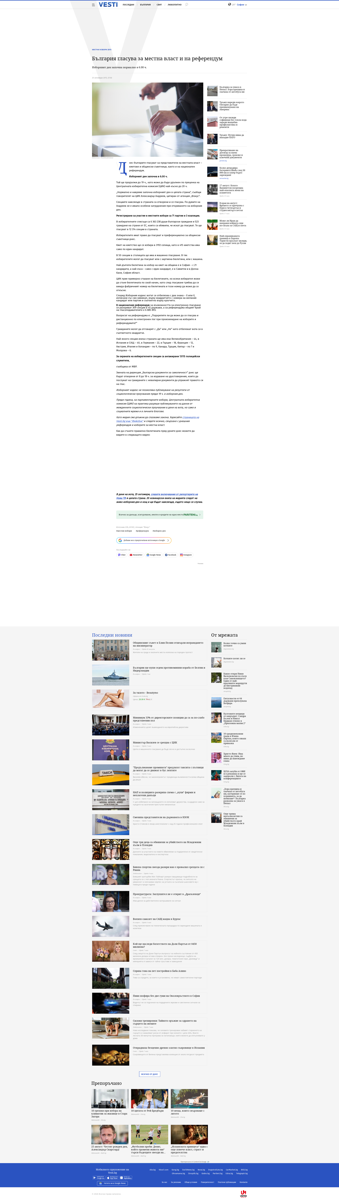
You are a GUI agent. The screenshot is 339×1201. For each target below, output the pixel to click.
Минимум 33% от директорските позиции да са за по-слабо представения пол (168, 719)
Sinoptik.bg (193, 1173)
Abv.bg (153, 1170)
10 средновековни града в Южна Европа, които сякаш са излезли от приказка (235, 738)
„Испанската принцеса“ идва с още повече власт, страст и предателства (189, 1149)
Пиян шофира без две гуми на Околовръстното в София (166, 995)
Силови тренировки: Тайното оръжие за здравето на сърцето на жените (165, 1022)
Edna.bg (229, 1173)
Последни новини (112, 635)
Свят (159, 4)
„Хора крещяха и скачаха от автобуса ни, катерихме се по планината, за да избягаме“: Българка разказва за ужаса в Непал (235, 796)
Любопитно (175, 4)
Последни (128, 4)
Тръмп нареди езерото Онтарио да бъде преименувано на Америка (232, 106)
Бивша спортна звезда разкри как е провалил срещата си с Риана (168, 868)
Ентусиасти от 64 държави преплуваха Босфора (235, 701)
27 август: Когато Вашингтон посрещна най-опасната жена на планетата (232, 189)
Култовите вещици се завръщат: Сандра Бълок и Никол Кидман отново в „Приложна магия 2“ (235, 718)
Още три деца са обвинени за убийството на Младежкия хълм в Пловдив (167, 844)
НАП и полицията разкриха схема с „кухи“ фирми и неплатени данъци (164, 794)
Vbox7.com (163, 1170)
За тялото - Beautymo (145, 692)
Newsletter (137, 555)
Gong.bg (175, 1170)
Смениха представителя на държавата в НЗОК (161, 817)
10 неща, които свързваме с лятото (187, 1112)
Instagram (187, 555)
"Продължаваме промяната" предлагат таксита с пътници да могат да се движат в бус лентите (168, 769)
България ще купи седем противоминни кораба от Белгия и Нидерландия (169, 669)
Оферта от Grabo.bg (140, 696)
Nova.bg (201, 1170)
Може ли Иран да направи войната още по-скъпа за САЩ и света (233, 223)
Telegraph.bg (242, 1173)
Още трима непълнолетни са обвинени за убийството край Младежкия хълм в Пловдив (234, 819)
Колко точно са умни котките (235, 644)
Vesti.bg (108, 4)
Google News (155, 555)
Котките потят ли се (234, 658)
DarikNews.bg (188, 1170)
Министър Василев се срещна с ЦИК (155, 742)
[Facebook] (247, 1185)
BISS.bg (244, 1170)
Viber (123, 555)
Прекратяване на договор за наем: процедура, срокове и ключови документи (231, 154)
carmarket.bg (224, 178)
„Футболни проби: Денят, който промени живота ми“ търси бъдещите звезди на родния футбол (147, 1149)
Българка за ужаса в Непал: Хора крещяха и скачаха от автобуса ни (232, 89)
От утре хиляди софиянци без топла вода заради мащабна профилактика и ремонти (233, 122)
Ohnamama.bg (178, 1173)
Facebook (172, 555)
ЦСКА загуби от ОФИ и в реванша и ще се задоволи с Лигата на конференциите (235, 775)
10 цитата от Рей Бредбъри (147, 1110)
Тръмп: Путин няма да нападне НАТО (232, 136)
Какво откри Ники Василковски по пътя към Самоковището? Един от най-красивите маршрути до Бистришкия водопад (235, 680)
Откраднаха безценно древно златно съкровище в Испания (169, 1047)
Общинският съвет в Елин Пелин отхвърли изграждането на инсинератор (168, 644)
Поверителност (207, 1182)
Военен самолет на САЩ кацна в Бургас (157, 919)
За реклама (176, 1182)
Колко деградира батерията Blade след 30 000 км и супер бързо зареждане (232, 171)
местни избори (124, 531)
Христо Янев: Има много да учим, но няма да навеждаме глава (234, 757)
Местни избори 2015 (101, 49)
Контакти (243, 1182)
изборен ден (160, 531)
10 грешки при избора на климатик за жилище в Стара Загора (109, 1113)
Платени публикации (227, 1182)
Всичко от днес (149, 1074)
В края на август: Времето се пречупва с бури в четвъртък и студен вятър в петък (232, 207)
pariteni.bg (223, 161)
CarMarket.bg (232, 1170)
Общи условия (191, 1182)
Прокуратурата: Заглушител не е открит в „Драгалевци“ (167, 894)
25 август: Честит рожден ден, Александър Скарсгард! (109, 1148)
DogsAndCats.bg (215, 1170)
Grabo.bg (206, 1173)
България (145, 4)
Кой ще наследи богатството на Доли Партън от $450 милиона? (165, 945)
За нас (164, 1182)
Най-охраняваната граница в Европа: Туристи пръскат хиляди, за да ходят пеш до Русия (233, 240)
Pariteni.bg (217, 1173)
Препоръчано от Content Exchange (193, 1162)
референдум (143, 531)
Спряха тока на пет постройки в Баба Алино (159, 970)
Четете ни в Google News (115, 1183)
